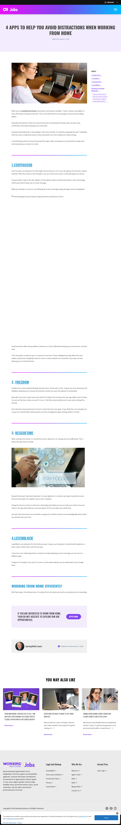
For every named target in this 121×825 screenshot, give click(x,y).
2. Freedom (95, 78)
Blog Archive (76, 787)
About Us (75, 771)
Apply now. (73, 616)
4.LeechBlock (95, 85)
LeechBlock (23, 538)
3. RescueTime (96, 82)
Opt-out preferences (9, 823)
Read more (10, 725)
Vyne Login (101, 771)
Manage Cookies (13, 819)
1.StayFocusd (95, 75)
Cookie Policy (82, 816)
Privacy (19, 823)
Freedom (22, 382)
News (74, 783)
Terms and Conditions (54, 775)
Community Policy (52, 779)
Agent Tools (76, 775)
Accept (106, 818)
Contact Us (76, 790)
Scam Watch (50, 787)
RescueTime (24, 432)
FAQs (73, 779)
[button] (117, 813)
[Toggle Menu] (115, 9)
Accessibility (50, 771)
